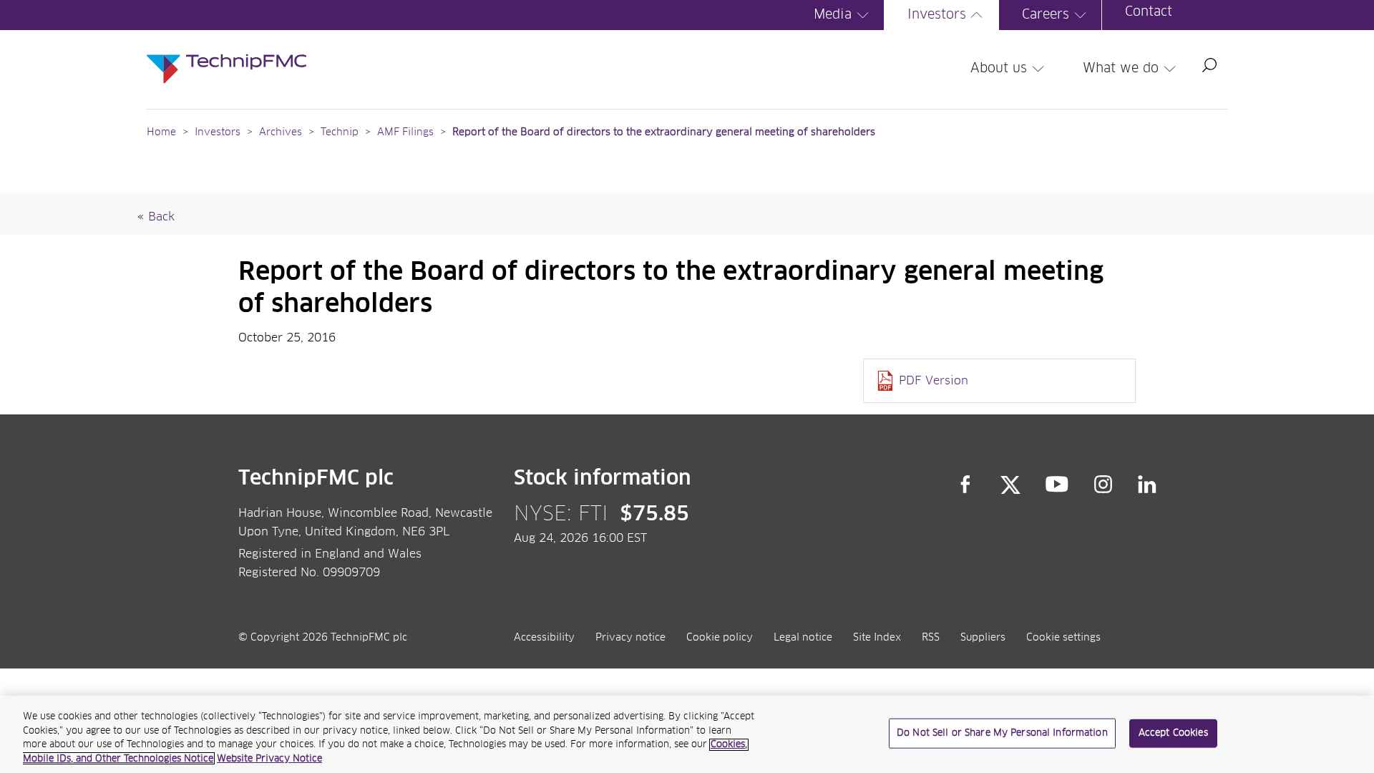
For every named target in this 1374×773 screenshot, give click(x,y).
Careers (1045, 15)
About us (998, 68)
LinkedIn (1147, 484)
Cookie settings (1063, 638)
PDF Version (933, 380)
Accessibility (544, 638)
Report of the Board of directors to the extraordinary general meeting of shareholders (663, 132)
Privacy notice (630, 638)
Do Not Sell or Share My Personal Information (1002, 733)
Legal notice (803, 638)
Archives (280, 132)
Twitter (1010, 484)
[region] (687, 734)
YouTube (1057, 484)
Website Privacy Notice (269, 758)
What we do (1121, 68)
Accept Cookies (1173, 733)
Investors (936, 15)
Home (161, 132)
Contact (1148, 12)
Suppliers (982, 638)
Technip (340, 132)
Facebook (965, 484)
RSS (931, 638)
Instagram (1103, 484)
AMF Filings (405, 132)
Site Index (877, 638)
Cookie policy (719, 638)
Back (161, 217)
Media (833, 15)
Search (1209, 65)
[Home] (226, 54)
